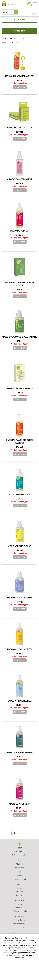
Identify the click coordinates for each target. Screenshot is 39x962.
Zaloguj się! (33, 14)
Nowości (19, 895)
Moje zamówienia (19, 923)
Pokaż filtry (19, 30)
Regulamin (19, 907)
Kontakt (19, 904)
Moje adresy (19, 927)
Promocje (19, 888)
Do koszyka (19, 87)
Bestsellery (19, 892)
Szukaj (16, 12)
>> (27, 833)
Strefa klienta (20, 920)
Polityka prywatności (19, 911)
